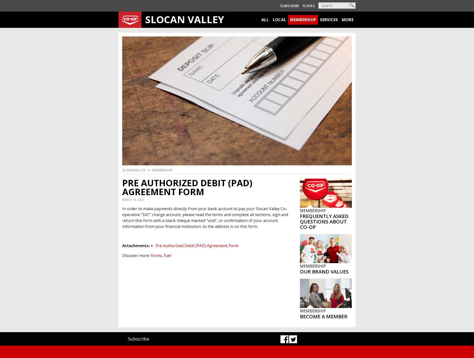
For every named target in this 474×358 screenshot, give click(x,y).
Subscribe (289, 5)
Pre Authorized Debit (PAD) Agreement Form (197, 245)
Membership (303, 19)
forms (156, 255)
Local (279, 19)
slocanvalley (133, 170)
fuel (167, 255)
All (265, 19)
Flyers (309, 5)
